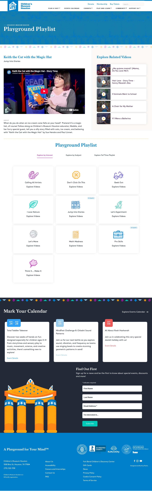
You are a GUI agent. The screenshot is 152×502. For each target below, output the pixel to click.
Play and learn (103, 8)
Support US (134, 8)
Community (120, 8)
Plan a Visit (53, 8)
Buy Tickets (114, 4)
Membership (102, 4)
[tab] (45, 155)
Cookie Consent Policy (92, 477)
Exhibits (87, 8)
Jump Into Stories (12, 61)
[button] (54, 9)
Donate (91, 4)
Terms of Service (90, 480)
